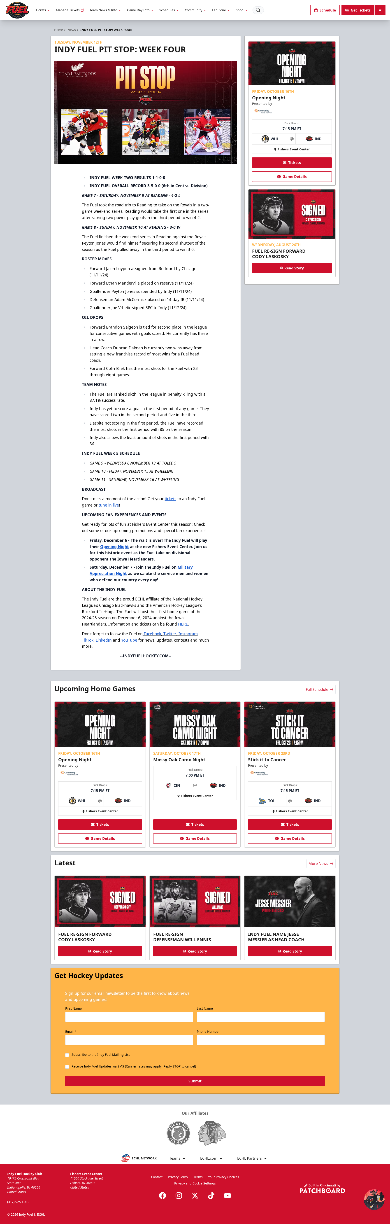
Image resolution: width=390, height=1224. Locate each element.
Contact (156, 1177)
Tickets (41, 10)
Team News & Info (103, 10)
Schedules (167, 10)
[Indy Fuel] (17, 10)
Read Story (294, 267)
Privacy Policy (178, 1177)
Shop (240, 10)
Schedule (328, 10)
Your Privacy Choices (223, 1177)
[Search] (258, 10)
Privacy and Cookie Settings (195, 1183)
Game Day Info (138, 10)
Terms (198, 1177)
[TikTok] (211, 1195)
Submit (195, 1081)
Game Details (295, 176)
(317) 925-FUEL (18, 1202)
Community (193, 10)
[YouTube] (227, 1195)
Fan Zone (219, 10)
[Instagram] (178, 1195)
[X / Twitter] (195, 1195)
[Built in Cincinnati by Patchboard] (322, 1188)
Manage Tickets (68, 10)
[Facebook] (162, 1195)
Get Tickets (361, 10)
